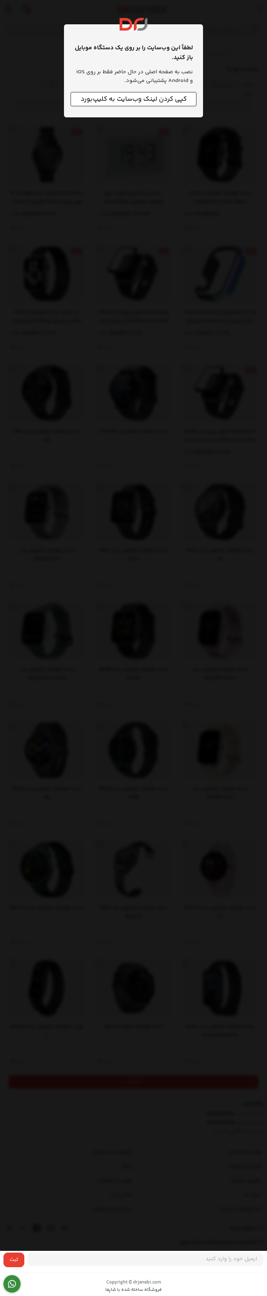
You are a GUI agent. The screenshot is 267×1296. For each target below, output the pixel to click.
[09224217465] (12, 1284)
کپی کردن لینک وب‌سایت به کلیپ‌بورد (134, 99)
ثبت (13, 1259)
